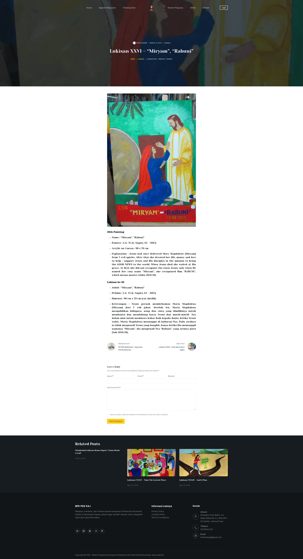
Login (224, 8)
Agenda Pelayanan (107, 8)
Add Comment (113, 387)
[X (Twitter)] (83, 531)
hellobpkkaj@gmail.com (211, 537)
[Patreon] (102, 531)
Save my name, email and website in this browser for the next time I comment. (139, 414)
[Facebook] (77, 531)
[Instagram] (90, 531)
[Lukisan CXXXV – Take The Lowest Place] (151, 462)
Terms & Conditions (160, 517)
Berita (193, 8)
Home (89, 8)
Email (140, 376)
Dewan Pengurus (175, 8)
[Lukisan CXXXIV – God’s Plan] (203, 462)
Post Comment (115, 421)
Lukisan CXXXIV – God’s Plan (193, 480)
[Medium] (96, 531)
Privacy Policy (158, 511)
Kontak (206, 8)
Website (171, 376)
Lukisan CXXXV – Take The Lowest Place (146, 480)
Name (110, 376)
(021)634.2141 (206, 529)
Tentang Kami (129, 8)
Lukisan (167, 43)
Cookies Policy (158, 514)
